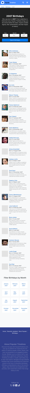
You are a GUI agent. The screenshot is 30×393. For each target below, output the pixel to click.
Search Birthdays (15, 40)
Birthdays (8, 7)
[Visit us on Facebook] (16, 386)
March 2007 (23, 284)
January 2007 (6, 284)
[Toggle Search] (23, 2)
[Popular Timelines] (8, 2)
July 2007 (6, 301)
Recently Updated (12, 331)
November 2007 (15, 309)
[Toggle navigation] (27, 2)
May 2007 (14, 293)
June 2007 (23, 293)
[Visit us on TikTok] (19, 386)
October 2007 (6, 309)
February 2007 (15, 284)
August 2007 (15, 301)
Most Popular (23, 331)
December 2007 (24, 309)
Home (2, 7)
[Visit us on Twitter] (11, 386)
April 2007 (6, 293)
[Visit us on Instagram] (14, 386)
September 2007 (24, 301)
